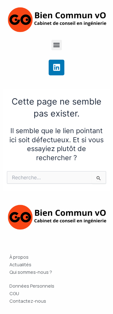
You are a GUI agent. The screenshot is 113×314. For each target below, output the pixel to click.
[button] (56, 45)
